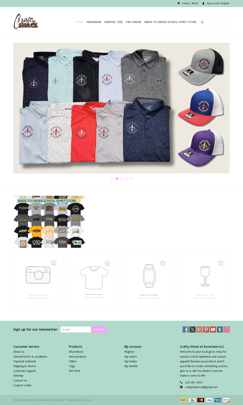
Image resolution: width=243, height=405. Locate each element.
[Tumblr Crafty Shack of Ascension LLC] (220, 329)
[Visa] (209, 399)
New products (77, 356)
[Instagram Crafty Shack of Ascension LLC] (227, 329)
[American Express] (217, 399)
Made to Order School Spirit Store (170, 22)
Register (129, 351)
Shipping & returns (24, 366)
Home (79, 22)
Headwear (94, 22)
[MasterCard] (200, 399)
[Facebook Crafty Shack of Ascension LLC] (186, 329)
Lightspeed (86, 400)
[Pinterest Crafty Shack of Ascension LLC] (206, 329)
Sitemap (18, 375)
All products (76, 351)
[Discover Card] (226, 399)
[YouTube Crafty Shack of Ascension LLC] (213, 329)
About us (18, 351)
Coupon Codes (22, 385)
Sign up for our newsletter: (35, 329)
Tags (72, 366)
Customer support (24, 371)
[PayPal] (183, 399)
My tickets (130, 361)
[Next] (222, 109)
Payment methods (24, 361)
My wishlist (131, 366)
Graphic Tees (113, 22)
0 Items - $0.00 (190, 3)
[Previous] (20, 109)
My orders (130, 356)
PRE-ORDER (133, 22)
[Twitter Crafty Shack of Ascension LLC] (192, 329)
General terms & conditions (30, 356)
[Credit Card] (192, 399)
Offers (73, 361)
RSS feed (74, 371)
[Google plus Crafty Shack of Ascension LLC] (199, 329)
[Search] (202, 22)
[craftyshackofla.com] (28, 22)
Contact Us (20, 380)
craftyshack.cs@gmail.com (201, 387)
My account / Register (218, 3)
